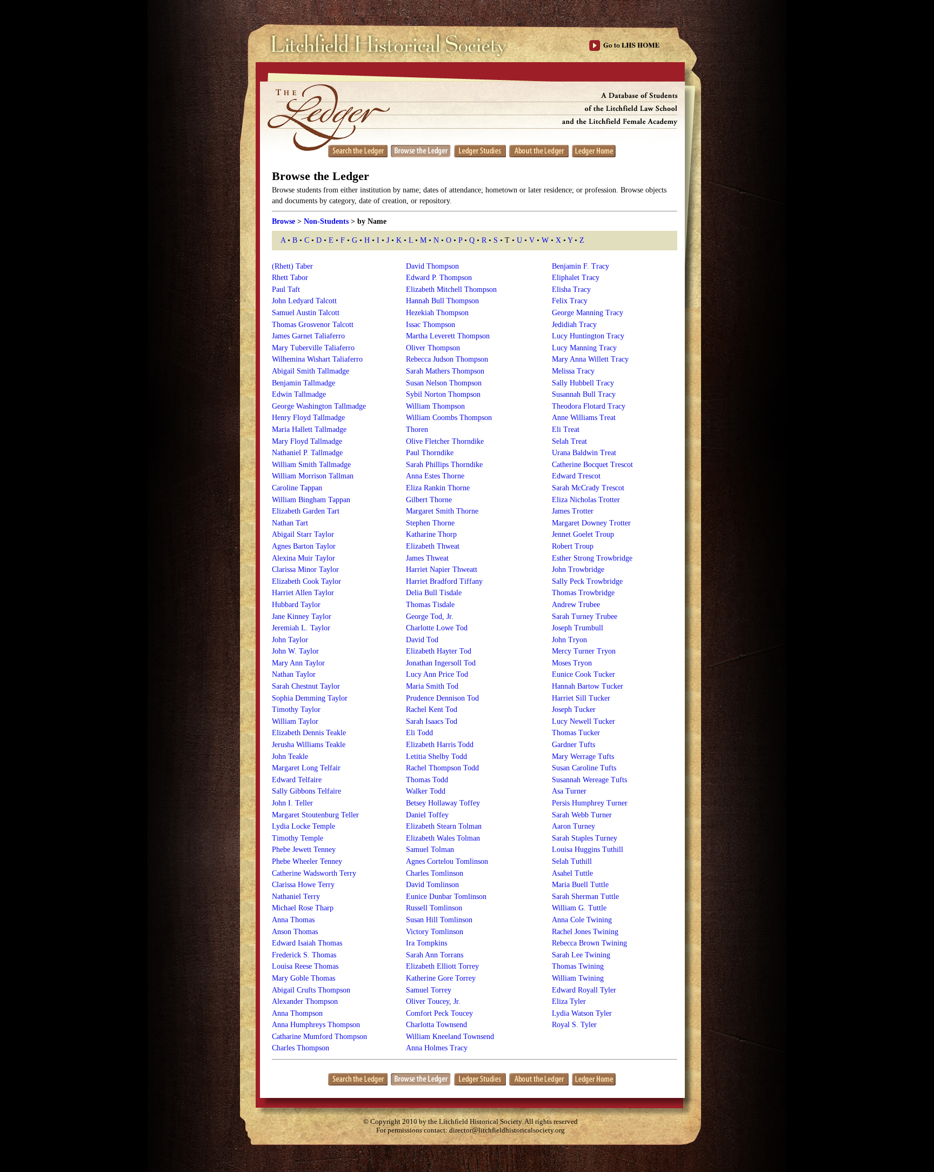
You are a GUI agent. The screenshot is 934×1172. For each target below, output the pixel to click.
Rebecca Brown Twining (589, 943)
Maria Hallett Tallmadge (309, 429)
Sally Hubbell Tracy (583, 383)
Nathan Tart (290, 523)
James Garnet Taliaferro (308, 336)
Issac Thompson (430, 325)
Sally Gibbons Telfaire (306, 791)
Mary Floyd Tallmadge (307, 441)
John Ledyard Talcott (304, 301)
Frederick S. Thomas (304, 955)
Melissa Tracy (573, 371)
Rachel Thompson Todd (442, 768)
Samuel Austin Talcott (305, 313)
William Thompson (435, 406)
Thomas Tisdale (430, 605)
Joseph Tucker (574, 709)
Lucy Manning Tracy (584, 348)
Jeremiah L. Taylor (301, 628)
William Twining (578, 978)
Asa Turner (569, 791)
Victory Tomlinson (434, 932)
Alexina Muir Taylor (303, 558)
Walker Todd (425, 791)
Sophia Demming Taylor (310, 698)
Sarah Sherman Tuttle (585, 897)
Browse (283, 221)
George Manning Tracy (587, 313)
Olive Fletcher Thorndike (445, 441)
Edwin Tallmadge (299, 394)
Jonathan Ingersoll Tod (441, 663)
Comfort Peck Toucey (439, 1013)
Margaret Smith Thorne (442, 511)
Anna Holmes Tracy (437, 1048)
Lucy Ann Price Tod (437, 674)
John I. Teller (292, 803)
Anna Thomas (293, 920)
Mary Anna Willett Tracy (590, 359)
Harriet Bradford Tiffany (444, 581)
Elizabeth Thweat (432, 546)
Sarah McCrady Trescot (588, 488)
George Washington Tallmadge (319, 406)
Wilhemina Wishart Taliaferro (317, 359)
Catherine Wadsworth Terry (314, 873)
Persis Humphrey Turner (590, 803)
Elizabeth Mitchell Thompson (451, 289)
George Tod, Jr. (429, 616)
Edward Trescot (576, 476)
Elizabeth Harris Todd (439, 745)
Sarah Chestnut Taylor (306, 686)
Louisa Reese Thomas (305, 966)
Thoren (417, 429)
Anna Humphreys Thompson (316, 1025)
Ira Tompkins (426, 943)
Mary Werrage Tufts (583, 757)
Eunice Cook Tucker (583, 674)
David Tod (422, 640)
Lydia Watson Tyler (582, 1013)
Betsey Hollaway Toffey (443, 803)
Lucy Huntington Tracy (588, 336)
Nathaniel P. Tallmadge (307, 453)
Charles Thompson (300, 1048)
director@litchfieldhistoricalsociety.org (507, 1130)
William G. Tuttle (579, 908)
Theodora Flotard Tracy (588, 406)
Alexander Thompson (305, 1001)
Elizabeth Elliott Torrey (442, 966)
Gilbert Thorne (429, 500)
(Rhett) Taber (292, 266)
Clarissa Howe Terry (303, 885)
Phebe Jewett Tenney (304, 849)
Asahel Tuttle (572, 873)
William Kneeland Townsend (450, 1037)
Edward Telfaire (297, 780)
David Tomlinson (432, 885)
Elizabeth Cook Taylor (306, 581)
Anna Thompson (297, 1013)
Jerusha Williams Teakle (308, 745)
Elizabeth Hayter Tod (438, 651)
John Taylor (290, 640)
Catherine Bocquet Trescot (592, 465)
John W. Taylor (295, 651)
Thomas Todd (427, 780)
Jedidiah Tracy (574, 325)
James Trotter (572, 511)
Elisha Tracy (571, 289)
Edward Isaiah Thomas (307, 943)
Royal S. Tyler (574, 1025)
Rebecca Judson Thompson (447, 359)
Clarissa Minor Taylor (305, 569)
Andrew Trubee (576, 605)
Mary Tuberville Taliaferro (313, 348)
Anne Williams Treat (584, 418)
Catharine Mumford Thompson (319, 1037)
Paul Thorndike (429, 453)
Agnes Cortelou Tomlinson (447, 861)
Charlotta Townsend (436, 1025)
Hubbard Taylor (296, 605)
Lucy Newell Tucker (583, 721)
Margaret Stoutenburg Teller (315, 815)
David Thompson (432, 266)
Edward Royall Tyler (584, 990)
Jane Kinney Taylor (301, 616)
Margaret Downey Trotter (591, 523)
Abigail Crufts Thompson (311, 990)
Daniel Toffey (427, 815)
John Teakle (290, 757)
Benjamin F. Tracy (580, 266)
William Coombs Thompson (449, 418)
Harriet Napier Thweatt (441, 569)
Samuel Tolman (430, 849)
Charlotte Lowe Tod (437, 628)
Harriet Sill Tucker (581, 698)
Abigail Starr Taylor (303, 534)
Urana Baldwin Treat (584, 453)
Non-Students (326, 221)
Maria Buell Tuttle (580, 885)
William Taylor (295, 721)
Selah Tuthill (572, 861)
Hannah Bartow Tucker (587, 686)
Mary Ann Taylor (298, 663)
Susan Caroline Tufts (584, 768)
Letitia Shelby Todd (436, 757)
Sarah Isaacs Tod (431, 721)
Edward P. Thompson (439, 278)
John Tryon (569, 640)
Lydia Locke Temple (303, 826)
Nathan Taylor (294, 674)
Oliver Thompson (433, 348)
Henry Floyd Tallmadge (308, 418)
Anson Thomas (295, 932)
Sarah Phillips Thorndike (444, 465)
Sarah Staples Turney (584, 838)
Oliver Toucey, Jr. (433, 1001)
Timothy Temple (297, 838)
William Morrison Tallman (312, 476)
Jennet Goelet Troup (583, 534)
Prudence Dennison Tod (442, 698)
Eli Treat (565, 429)
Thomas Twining (578, 966)
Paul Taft (286, 289)
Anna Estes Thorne (435, 476)
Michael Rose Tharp (302, 908)
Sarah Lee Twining (581, 955)
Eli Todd (419, 733)
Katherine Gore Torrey (441, 978)
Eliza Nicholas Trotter (586, 500)
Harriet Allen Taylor (303, 593)
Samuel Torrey (428, 990)
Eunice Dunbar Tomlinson (446, 897)
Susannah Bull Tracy (584, 394)
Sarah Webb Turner (582, 815)
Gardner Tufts (573, 745)
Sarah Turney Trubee (584, 616)
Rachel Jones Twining (585, 932)
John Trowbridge (578, 569)
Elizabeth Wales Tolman (443, 838)
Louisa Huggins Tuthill (587, 849)
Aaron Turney (573, 826)
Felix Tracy (570, 301)
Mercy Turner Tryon (584, 651)
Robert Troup (572, 546)
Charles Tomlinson (434, 873)
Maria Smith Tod (432, 686)
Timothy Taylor (296, 709)
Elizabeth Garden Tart (305, 511)
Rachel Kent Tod (431, 709)
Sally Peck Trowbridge (587, 581)
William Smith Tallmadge (311, 465)
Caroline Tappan (297, 488)
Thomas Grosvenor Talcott (312, 325)
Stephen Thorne (430, 523)
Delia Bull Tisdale (434, 593)
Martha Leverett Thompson (448, 336)
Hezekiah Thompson (437, 313)
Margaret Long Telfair (306, 768)
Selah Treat (569, 441)
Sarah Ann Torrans (434, 955)
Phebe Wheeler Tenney (307, 861)
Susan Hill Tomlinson (439, 920)
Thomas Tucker (576, 733)
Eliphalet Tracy (575, 278)
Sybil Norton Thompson (443, 394)
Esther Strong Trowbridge (592, 558)
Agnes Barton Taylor (304, 546)
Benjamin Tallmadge (303, 383)
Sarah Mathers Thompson (445, 371)
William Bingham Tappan (311, 500)
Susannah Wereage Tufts (589, 780)
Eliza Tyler (569, 1001)
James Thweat (427, 558)
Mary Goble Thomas (303, 978)
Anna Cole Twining (582, 920)
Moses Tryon (572, 663)
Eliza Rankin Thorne (438, 488)
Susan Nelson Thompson (444, 383)
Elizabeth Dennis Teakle (309, 733)
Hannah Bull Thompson (442, 301)
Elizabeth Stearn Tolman (444, 826)
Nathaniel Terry (296, 897)
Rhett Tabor (290, 278)
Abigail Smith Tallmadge (310, 371)
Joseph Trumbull (577, 628)
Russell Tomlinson (434, 908)
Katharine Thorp (431, 534)
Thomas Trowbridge (583, 593)
